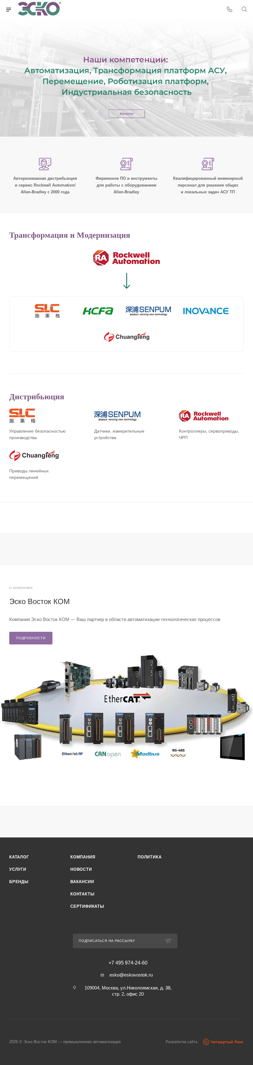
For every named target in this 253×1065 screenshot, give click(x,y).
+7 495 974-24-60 (128, 962)
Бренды (19, 881)
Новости (81, 869)
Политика (149, 857)
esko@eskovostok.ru (131, 974)
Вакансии (82, 881)
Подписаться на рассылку (107, 941)
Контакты (82, 894)
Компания (82, 857)
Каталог (19, 857)
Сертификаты (87, 906)
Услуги (17, 869)
